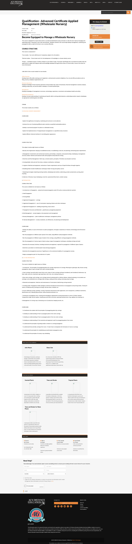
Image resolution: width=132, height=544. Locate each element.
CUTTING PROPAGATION (29, 257)
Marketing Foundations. (28, 94)
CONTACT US (66, 503)
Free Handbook (83, 509)
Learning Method (99, 25)
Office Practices (25, 76)
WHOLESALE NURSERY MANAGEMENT (32, 111)
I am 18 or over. (28, 478)
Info (91, 2)
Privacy (81, 504)
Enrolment (71, 2)
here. (52, 481)
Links (104, 2)
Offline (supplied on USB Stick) (99, 29)
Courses (63, 2)
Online (93, 27)
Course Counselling (84, 507)
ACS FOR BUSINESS (54, 2)
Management (25, 89)
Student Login (118, 2)
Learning (78, 2)
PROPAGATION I (27, 180)
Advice (85, 2)
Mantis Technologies (76, 540)
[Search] (129, 12)
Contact (110, 2)
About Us (97, 2)
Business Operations (27, 83)
